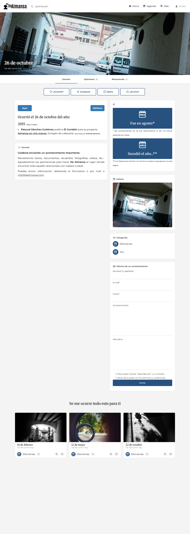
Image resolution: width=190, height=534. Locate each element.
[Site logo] (15, 6)
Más (166, 6)
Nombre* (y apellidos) (123, 271)
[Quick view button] (57, 454)
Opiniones (90, 79)
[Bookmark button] (62, 454)
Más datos (118, 339)
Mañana (97, 108)
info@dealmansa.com (31, 175)
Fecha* (116, 294)
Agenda (151, 6)
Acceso (182, 6)
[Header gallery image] (95, 43)
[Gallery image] (142, 205)
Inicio (135, 6)
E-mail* (116, 282)
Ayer (25, 108)
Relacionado (119, 79)
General (66, 79)
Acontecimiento (121, 305)
